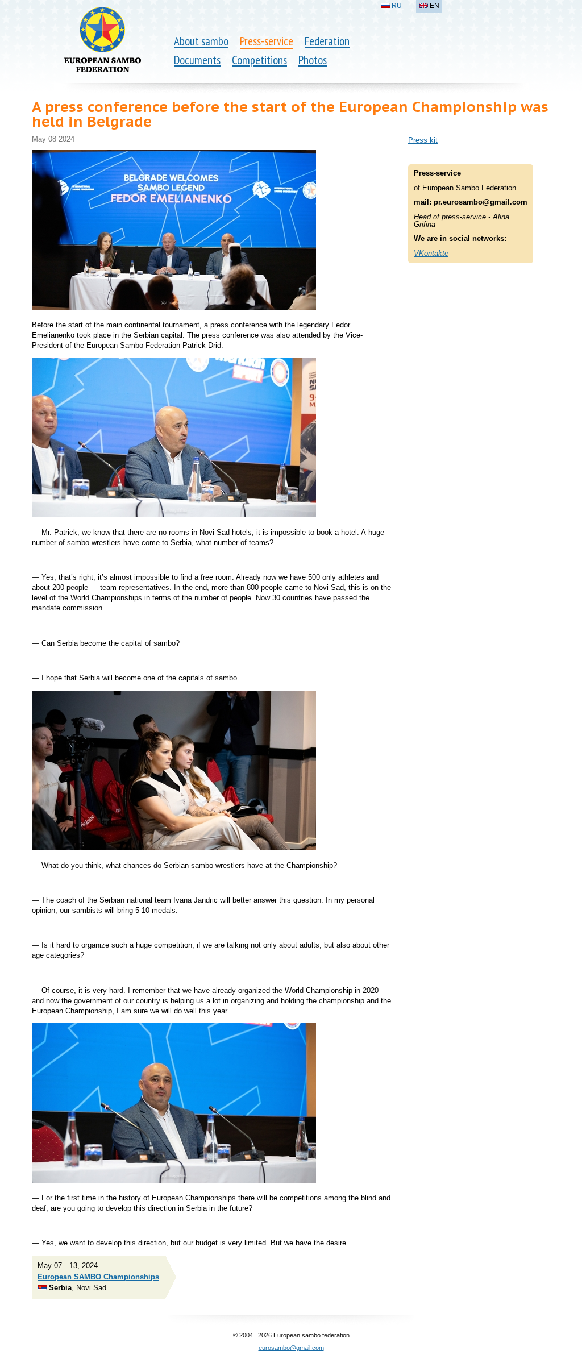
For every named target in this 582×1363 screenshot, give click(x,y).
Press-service (266, 41)
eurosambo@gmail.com (291, 1347)
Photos (312, 60)
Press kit (423, 140)
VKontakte (431, 253)
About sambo (201, 41)
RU (397, 5)
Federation (327, 41)
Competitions (259, 60)
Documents (197, 60)
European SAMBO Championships (98, 1277)
